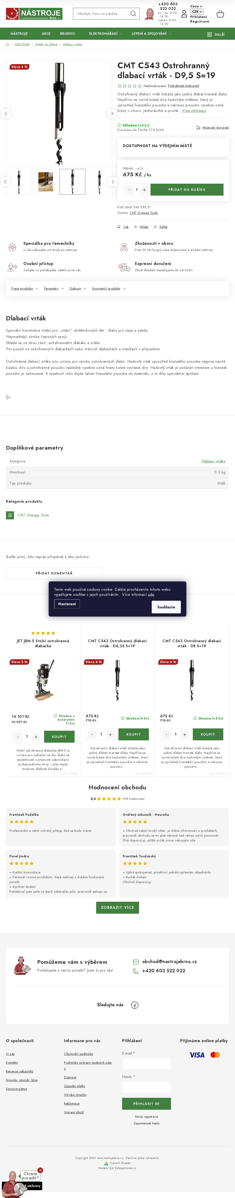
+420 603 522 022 (168, 6)
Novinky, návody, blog (22, 1080)
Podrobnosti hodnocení (183, 86)
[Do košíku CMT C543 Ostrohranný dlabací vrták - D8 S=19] (208, 734)
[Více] (216, 34)
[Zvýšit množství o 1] (144, 190)
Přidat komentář (54, 573)
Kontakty (12, 1062)
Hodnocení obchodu (117, 787)
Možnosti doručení (216, 127)
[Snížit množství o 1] (129, 190)
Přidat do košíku (187, 189)
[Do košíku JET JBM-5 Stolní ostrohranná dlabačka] (59, 737)
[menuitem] (21, 34)
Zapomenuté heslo (147, 1123)
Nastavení (67, 604)
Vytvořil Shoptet (120, 1163)
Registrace (199, 21)
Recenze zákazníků (20, 1071)
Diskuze (75, 288)
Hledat (133, 14)
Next (112, 113)
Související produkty (106, 288)
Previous (6, 113)
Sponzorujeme (16, 1089)
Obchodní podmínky (78, 1054)
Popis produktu (22, 288)
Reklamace (72, 1103)
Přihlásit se (146, 1103)
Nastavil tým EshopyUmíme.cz (117, 1168)
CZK (195, 11)
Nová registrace (146, 1116)
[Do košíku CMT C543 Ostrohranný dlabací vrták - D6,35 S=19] (133, 734)
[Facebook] (134, 1005)
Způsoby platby (74, 1086)
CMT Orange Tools (144, 213)
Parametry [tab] (51, 288)
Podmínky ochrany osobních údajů (88, 1065)
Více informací (194, 110)
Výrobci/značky (75, 1094)
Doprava (70, 1077)
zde (151, 594)
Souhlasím (166, 607)
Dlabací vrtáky (213, 461)
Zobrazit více (117, 907)
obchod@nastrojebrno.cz (169, 961)
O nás (10, 1054)
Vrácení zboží (74, 1112)
